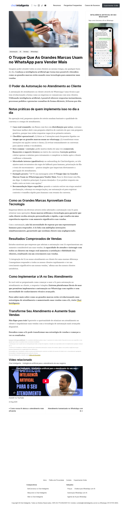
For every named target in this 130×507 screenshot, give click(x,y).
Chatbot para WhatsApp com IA (84, 489)
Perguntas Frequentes (73, 5)
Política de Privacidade (34, 355)
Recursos (57, 5)
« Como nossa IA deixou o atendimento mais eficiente (26, 410)
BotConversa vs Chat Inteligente (38, 489)
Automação (13, 51)
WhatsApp (34, 51)
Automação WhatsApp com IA (77, 493)
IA (20, 51)
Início (45, 480)
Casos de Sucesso (92, 5)
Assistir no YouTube (16, 398)
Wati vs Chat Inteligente (35, 497)
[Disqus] (46, 442)
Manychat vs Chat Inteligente (37, 493)
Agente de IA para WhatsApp (76, 497)
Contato (68, 480)
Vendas (25, 51)
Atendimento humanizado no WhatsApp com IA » (65, 410)
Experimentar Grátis (111, 5)
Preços (69, 489)
